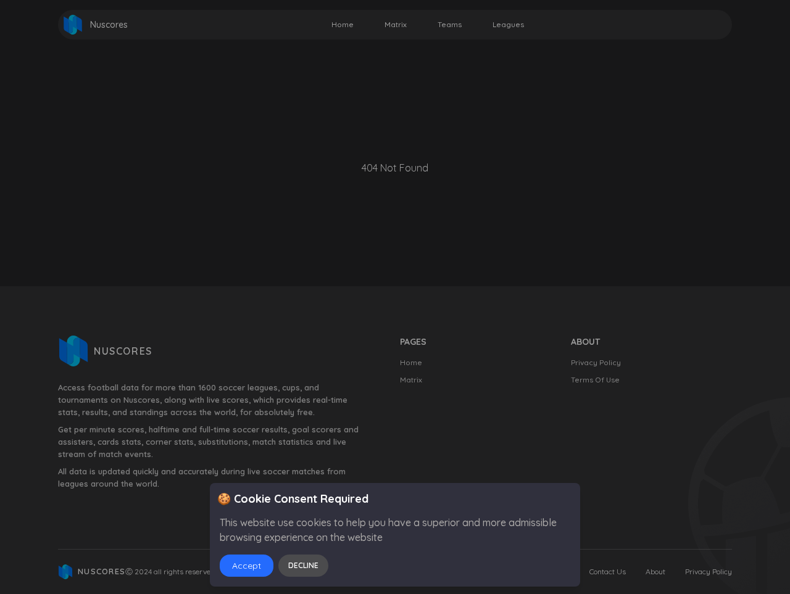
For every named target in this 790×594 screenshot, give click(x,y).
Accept (246, 565)
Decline (303, 565)
